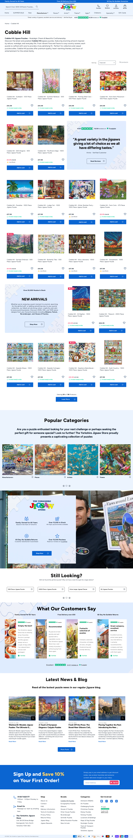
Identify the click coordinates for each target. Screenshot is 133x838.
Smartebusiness (34, 836)
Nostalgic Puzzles (87, 823)
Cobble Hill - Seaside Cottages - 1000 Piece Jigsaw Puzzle (49, 369)
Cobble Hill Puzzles (67, 801)
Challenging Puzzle (87, 806)
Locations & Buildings (88, 818)
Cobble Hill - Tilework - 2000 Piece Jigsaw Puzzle (111, 315)
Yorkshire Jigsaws (87, 830)
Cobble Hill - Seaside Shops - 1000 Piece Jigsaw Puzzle (19, 369)
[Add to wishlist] (32, 106)
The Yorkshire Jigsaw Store (17, 836)
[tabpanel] (17, 462)
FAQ (42, 806)
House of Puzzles (67, 809)
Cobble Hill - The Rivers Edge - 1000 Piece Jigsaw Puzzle (51, 152)
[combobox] (22, 7)
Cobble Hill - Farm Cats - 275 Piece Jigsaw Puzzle (112, 206)
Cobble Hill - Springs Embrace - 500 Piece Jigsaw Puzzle (20, 260)
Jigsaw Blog (45, 820)
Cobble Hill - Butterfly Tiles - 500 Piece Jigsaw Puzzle (50, 260)
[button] (42, 12)
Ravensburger (65, 815)
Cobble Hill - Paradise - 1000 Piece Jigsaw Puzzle (19, 206)
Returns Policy (46, 818)
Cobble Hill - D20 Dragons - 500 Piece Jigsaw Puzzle (18, 152)
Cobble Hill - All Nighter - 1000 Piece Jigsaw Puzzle (79, 315)
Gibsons (63, 806)
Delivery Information (48, 809)
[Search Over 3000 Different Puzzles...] (36, 6)
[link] (96, 161)
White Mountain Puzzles (69, 820)
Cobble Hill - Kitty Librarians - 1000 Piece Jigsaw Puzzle (81, 260)
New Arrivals (65, 823)
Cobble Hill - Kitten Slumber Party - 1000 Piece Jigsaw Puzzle (81, 206)
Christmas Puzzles (87, 809)
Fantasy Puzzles (86, 815)
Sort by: (94, 63)
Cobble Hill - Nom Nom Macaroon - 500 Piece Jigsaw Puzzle (112, 98)
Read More (12, 741)
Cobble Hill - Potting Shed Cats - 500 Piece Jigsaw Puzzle (80, 98)
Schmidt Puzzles (66, 818)
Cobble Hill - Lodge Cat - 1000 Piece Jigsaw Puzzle (49, 206)
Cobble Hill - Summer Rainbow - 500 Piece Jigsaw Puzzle (51, 98)
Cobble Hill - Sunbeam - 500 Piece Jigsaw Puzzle (19, 98)
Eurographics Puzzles (68, 803)
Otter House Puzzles (68, 812)
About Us (44, 801)
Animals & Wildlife (87, 801)
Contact (44, 803)
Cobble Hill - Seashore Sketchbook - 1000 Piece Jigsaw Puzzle (82, 369)
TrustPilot (64, 541)
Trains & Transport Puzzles (87, 827)
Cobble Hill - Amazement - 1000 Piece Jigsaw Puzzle (111, 260)
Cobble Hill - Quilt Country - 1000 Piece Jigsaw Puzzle (112, 369)
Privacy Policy (46, 815)
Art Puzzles (85, 803)
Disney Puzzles (86, 812)
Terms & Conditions (48, 812)
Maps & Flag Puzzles (88, 820)
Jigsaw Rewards (46, 823)
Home (7, 23)
